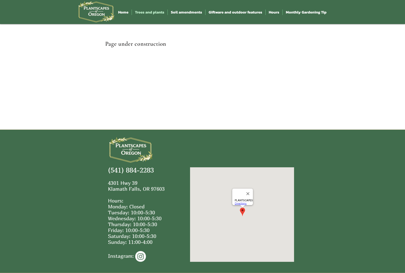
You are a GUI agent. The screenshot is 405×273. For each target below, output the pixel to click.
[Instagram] (140, 256)
